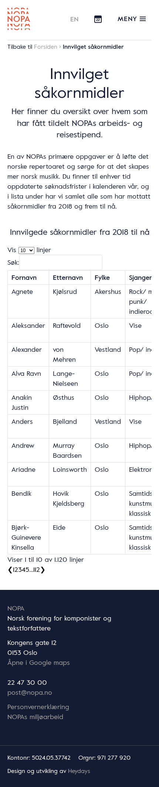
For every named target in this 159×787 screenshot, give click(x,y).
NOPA (15, 608)
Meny (129, 18)
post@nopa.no (29, 692)
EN (74, 19)
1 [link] (13, 569)
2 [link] (16, 569)
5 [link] (27, 569)
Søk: (13, 262)
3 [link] (20, 569)
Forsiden (45, 46)
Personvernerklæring (38, 706)
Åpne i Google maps (38, 662)
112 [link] (36, 569)
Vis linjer (29, 249)
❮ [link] (10, 569)
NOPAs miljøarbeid (35, 716)
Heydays (79, 770)
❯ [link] (42, 569)
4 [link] (24, 569)
